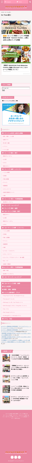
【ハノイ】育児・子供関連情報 (13, 199)
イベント (5, 146)
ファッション (6, 280)
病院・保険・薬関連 (10, 289)
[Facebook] (19, 457)
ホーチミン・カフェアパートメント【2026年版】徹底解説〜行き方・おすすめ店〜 (20, 398)
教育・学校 (5, 270)
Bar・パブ (5, 260)
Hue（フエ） (6, 309)
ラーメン (5, 182)
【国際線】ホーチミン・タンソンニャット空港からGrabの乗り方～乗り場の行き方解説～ (20, 367)
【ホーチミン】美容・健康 (12, 283)
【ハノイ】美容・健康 (10, 208)
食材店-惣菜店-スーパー (8, 192)
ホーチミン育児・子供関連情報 (13, 267)
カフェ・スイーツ (7, 254)
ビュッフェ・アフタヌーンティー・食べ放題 (13, 257)
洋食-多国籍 (6, 179)
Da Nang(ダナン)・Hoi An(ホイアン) (12, 315)
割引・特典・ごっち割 (8, 136)
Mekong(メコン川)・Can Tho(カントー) (13, 302)
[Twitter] (15, 457)
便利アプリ (5, 139)
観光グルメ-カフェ (7, 156)
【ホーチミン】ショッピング (12, 277)
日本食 (4, 175)
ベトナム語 (5, 149)
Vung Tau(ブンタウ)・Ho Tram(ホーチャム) (13, 295)
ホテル (4, 162)
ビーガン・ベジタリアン (9, 250)
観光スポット (6, 166)
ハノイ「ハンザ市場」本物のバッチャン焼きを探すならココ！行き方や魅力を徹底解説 (20, 388)
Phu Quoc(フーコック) (8, 299)
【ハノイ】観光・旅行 (10, 153)
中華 (4, 195)
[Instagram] (12, 457)
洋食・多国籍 (6, 237)
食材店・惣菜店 (7, 264)
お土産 (4, 159)
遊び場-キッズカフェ (8, 202)
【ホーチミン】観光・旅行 (12, 211)
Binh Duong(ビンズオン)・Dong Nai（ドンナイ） (15, 305)
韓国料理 (5, 185)
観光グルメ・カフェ (8, 221)
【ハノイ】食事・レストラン (12, 169)
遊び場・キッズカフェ (8, 273)
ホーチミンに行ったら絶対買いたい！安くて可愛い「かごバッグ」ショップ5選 (20, 377)
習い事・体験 (6, 143)
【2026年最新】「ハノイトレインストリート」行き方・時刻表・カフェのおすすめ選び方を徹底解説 (20, 357)
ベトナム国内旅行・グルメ (12, 292)
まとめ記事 (7, 286)
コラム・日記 (8, 319)
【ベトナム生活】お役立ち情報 (13, 133)
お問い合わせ (17, 418)
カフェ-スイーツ (7, 189)
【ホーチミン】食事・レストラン (14, 227)
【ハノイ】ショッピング (11, 205)
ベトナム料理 (6, 172)
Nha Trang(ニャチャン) (8, 312)
